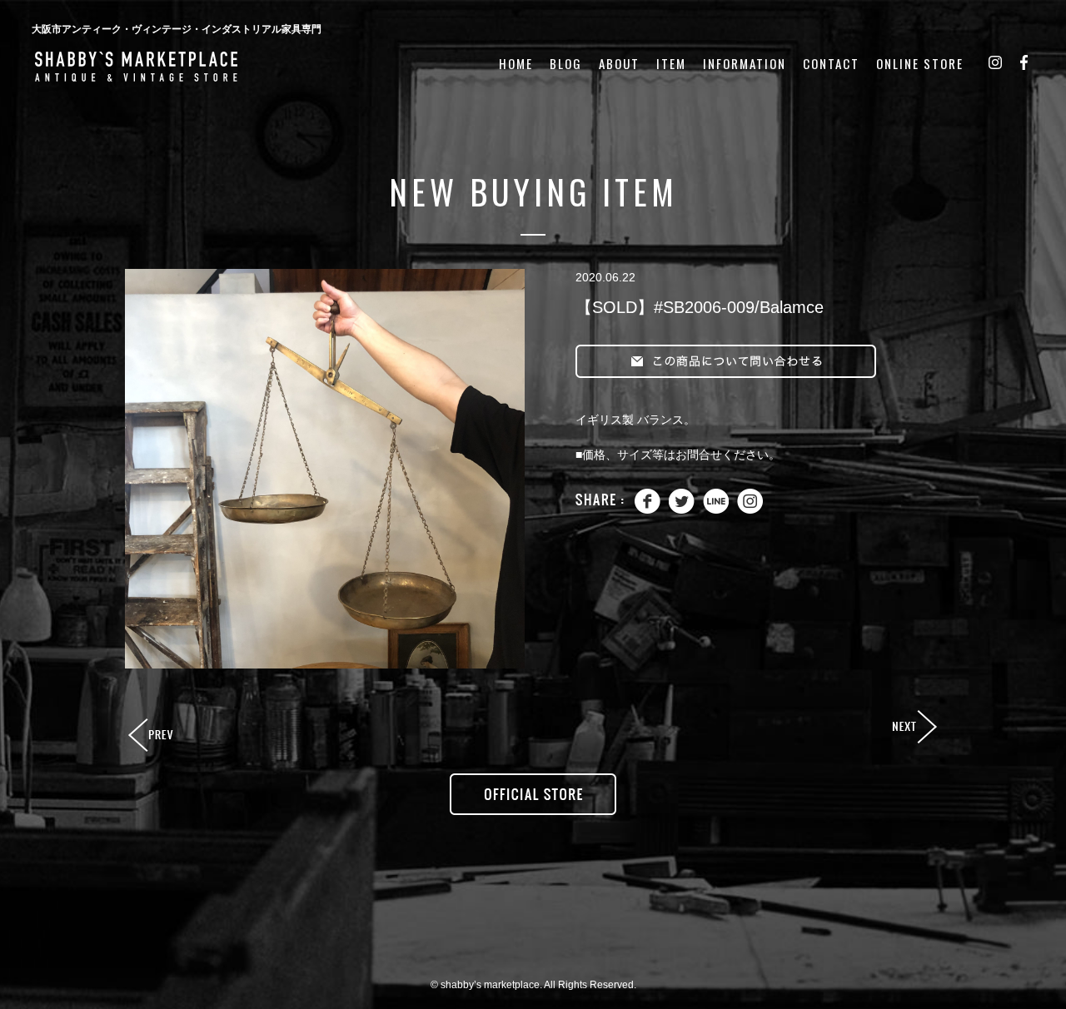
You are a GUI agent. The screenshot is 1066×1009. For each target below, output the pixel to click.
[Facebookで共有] (647, 510)
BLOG (566, 63)
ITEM (671, 63)
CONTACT (831, 63)
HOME (516, 63)
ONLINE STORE (920, 63)
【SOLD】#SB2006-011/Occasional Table (913, 727)
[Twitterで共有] (682, 510)
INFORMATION (744, 63)
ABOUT (619, 63)
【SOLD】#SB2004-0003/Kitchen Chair (152, 736)
